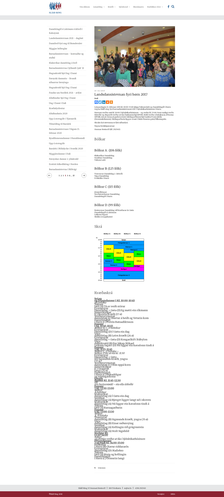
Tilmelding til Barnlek (60, 124)
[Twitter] (100, 102)
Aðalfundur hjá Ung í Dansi (62, 98)
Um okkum (85, 7)
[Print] (107, 102)
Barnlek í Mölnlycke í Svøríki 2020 (66, 148)
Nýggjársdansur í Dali (60, 154)
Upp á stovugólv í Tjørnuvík (62, 119)
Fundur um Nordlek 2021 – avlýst (65, 93)
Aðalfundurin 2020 (58, 113)
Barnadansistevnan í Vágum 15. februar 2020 (64, 131)
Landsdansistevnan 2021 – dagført (66, 38)
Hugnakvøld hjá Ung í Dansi (63, 73)
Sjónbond (123, 7)
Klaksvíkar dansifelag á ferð (63, 63)
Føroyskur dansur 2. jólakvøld (63, 159)
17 (74, 175)
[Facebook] (96, 102)
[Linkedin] (103, 102)
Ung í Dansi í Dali (57, 103)
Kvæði (110, 7)
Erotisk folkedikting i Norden (63, 164)
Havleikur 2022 (154, 7)
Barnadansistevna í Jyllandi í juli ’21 (66, 68)
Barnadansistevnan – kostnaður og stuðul (66, 56)
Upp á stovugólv (57, 143)
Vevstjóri (160, 494)
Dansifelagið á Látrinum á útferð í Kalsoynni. (65, 31)
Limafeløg (98, 7)
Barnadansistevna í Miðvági (63, 169)
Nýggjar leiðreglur (58, 48)
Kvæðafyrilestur (57, 108)
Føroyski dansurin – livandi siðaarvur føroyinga (62, 80)
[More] (111, 102)
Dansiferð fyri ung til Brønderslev (65, 43)
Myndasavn (138, 7)
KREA (173, 494)
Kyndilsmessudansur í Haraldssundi (67, 138)
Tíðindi (102, 468)
